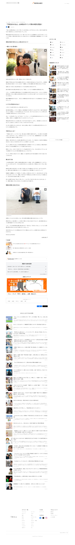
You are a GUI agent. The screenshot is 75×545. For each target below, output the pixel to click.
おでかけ (23, 522)
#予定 (9, 303)
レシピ (32, 520)
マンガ (32, 515)
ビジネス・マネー (34, 518)
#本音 (13, 303)
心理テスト (23, 529)
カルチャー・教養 (34, 522)
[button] (18, 2)
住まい (23, 518)
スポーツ (32, 527)
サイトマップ (41, 513)
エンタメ (32, 524)
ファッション (24, 513)
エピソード (23, 515)
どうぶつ (23, 525)
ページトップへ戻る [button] (58, 139)
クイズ (32, 525)
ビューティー (33, 513)
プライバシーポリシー (54, 517)
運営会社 (52, 513)
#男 (25, 303)
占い (31, 529)
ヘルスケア (23, 527)
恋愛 (9, 22)
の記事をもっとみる (18, 258)
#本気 (22, 303)
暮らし (32, 517)
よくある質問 (53, 518)
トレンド (23, 524)
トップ (7, 22)
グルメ (23, 520)
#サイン (17, 303)
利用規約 (52, 515)
